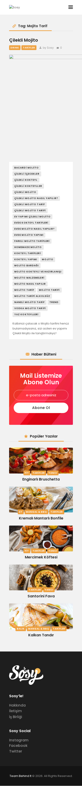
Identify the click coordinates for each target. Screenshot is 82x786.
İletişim (15, 711)
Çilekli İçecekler (26, 173)
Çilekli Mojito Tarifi (30, 210)
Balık (21, 628)
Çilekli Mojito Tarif (29, 204)
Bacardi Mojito (26, 167)
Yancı (53, 473)
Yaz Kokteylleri (26, 314)
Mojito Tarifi (49, 290)
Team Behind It (20, 776)
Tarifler (29, 47)
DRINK (14, 47)
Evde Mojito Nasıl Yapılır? (34, 229)
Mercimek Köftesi (41, 557)
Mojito (47, 259)
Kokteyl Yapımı (25, 259)
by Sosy (48, 48)
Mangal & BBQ (36, 512)
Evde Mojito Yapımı (29, 235)
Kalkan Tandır (41, 635)
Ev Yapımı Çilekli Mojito (32, 216)
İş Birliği (15, 716)
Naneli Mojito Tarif (29, 302)
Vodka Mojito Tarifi (30, 308)
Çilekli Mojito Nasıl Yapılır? (36, 198)
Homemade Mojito (28, 247)
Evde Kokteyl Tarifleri (31, 222)
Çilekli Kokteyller (28, 186)
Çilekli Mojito (23, 40)
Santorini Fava (41, 596)
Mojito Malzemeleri (29, 277)
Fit (27, 473)
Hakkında (17, 705)
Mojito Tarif (24, 290)
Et (20, 512)
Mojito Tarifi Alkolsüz (32, 296)
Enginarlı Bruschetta (41, 479)
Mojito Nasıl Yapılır (30, 284)
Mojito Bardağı (26, 265)
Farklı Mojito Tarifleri (32, 241)
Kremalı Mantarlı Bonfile (41, 518)
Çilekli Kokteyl (26, 180)
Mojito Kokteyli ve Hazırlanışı (38, 271)
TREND (54, 302)
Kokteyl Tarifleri (27, 253)
